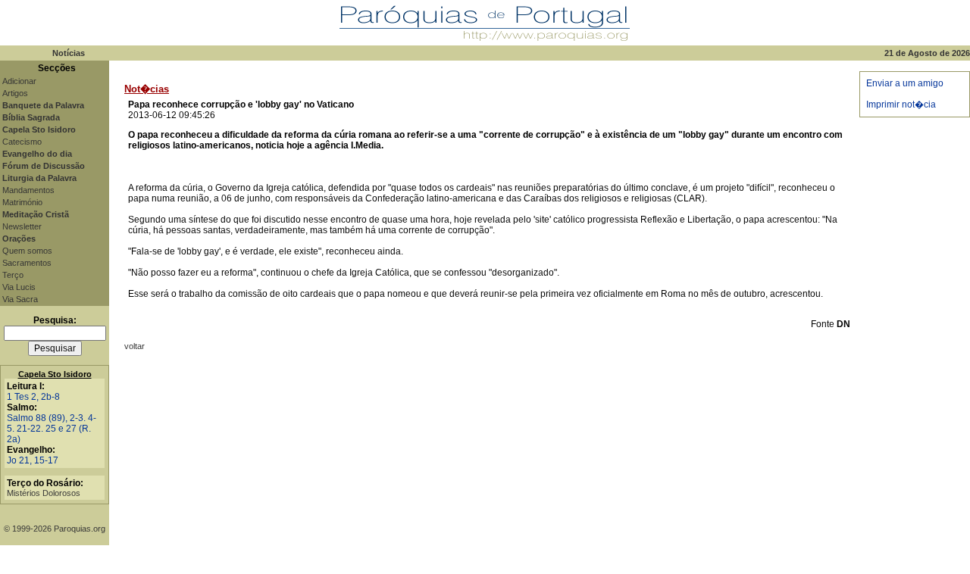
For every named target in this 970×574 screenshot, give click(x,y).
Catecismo (22, 141)
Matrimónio (22, 202)
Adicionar (19, 81)
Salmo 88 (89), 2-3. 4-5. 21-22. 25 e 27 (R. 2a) (51, 429)
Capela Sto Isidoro (55, 374)
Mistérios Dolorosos (43, 493)
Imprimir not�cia (901, 104)
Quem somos (27, 250)
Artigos (15, 93)
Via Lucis (19, 287)
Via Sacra (20, 299)
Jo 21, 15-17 (32, 460)
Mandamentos (28, 190)
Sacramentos (27, 262)
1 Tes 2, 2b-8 (33, 397)
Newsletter (22, 226)
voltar (134, 346)
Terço (12, 274)
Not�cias (146, 89)
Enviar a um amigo (904, 83)
